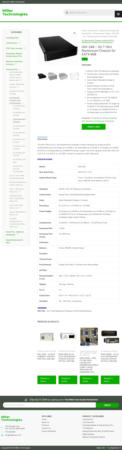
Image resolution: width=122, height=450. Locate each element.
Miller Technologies (15, 12)
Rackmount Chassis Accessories (18, 168)
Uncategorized (12, 38)
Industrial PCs (12, 69)
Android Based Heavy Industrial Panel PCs (16, 198)
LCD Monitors (12, 43)
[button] (74, 33)
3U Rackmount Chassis (102, 33)
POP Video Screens (14, 48)
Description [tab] (42, 139)
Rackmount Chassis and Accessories (15, 100)
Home (84, 31)
